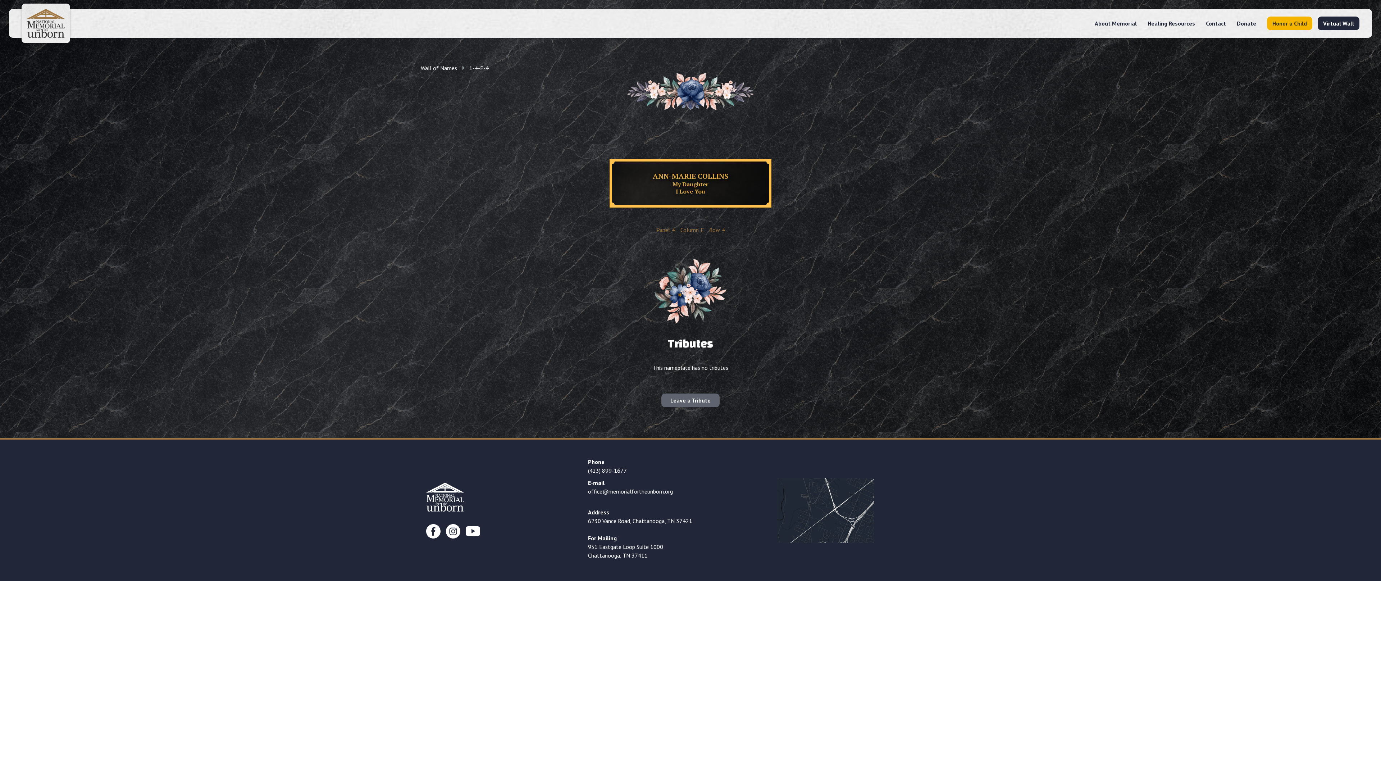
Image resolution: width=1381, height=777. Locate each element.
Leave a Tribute (690, 400)
